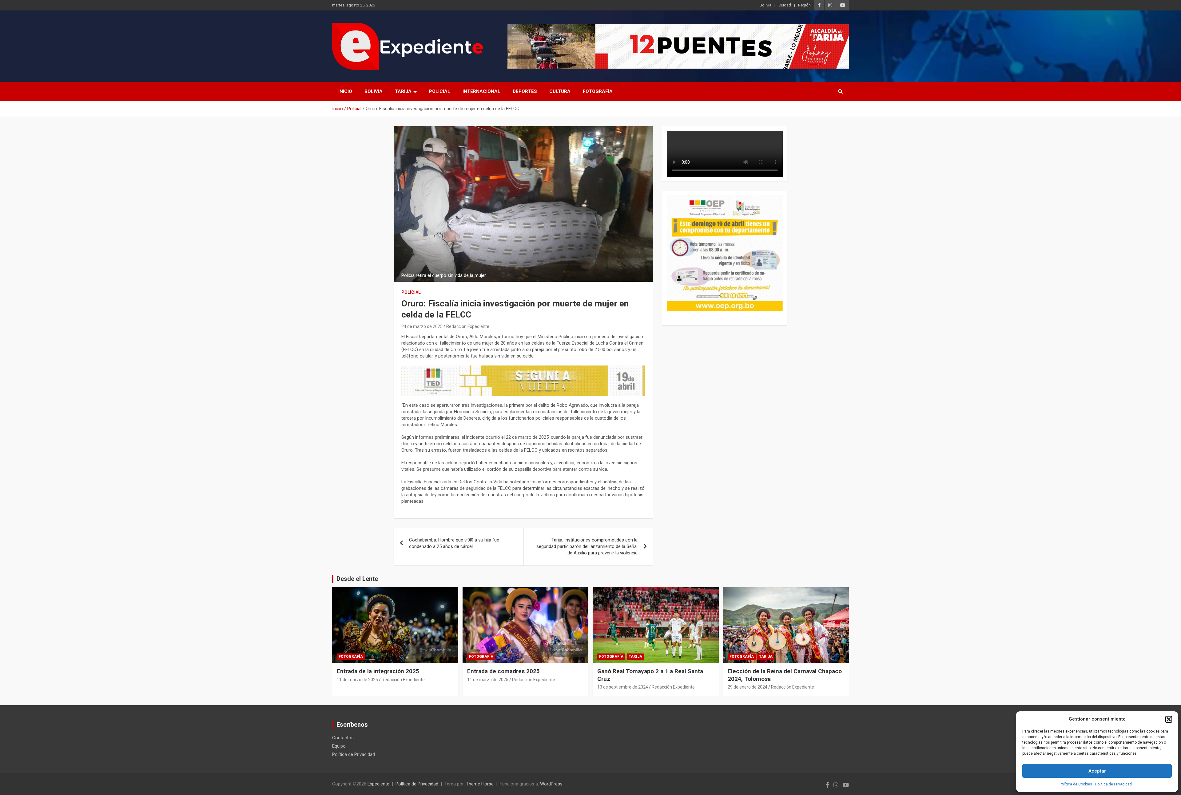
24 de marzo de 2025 (422, 326)
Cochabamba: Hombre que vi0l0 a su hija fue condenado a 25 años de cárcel (454, 543)
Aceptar (1097, 771)
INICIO (345, 91)
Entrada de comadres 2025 (503, 671)
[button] (1169, 719)
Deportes (525, 91)
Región (804, 5)
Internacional (481, 91)
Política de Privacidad (1113, 784)
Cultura (560, 91)
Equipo (339, 746)
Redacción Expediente (467, 326)
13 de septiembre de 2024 (622, 687)
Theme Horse (480, 784)
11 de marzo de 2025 (357, 679)
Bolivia (765, 5)
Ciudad (784, 5)
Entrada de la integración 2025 (378, 671)
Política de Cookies (1076, 784)
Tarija (403, 91)
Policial (439, 91)
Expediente (378, 784)
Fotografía (598, 91)
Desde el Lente (357, 578)
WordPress (551, 784)
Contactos (343, 738)
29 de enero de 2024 (747, 687)
